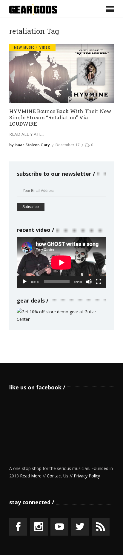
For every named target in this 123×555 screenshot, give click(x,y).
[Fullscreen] (99, 282)
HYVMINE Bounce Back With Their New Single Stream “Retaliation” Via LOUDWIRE (60, 117)
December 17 (67, 144)
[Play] (24, 282)
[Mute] (89, 282)
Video (45, 47)
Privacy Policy (87, 476)
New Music (24, 47)
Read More (30, 476)
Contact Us (57, 476)
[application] (61, 262)
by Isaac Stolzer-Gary (29, 144)
